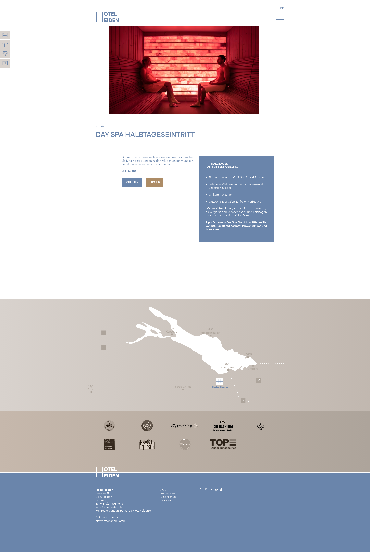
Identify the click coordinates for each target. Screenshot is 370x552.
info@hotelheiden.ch (109, 507)
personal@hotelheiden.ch (136, 510)
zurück (102, 126)
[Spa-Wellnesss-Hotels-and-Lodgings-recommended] (109, 444)
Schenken (131, 182)
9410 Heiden (104, 496)
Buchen (155, 182)
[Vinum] (185, 444)
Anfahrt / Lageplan (107, 517)
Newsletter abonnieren (110, 521)
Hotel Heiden (104, 489)
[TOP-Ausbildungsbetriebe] (223, 444)
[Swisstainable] (147, 425)
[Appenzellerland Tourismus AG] (185, 425)
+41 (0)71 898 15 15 (111, 503)
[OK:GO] (260, 425)
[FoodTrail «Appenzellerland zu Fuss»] (147, 444)
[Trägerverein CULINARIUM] (223, 425)
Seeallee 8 (102, 493)
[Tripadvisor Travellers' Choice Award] (109, 425)
